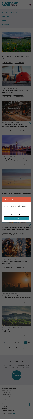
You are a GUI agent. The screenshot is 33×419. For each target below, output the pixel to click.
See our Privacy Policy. (14, 208)
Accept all (16, 218)
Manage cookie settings (16, 214)
